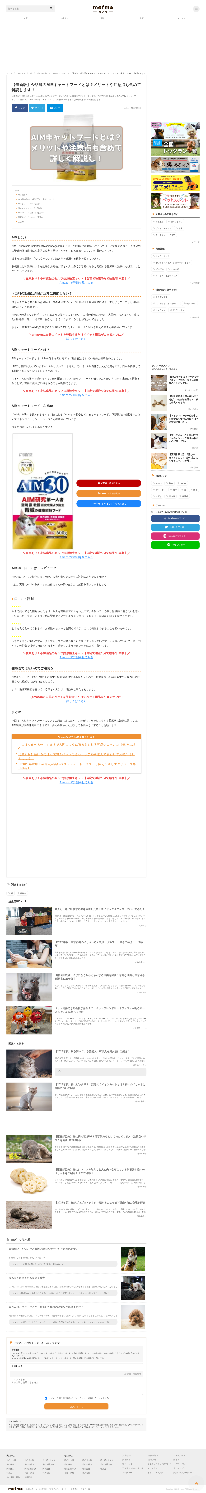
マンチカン (152, 1468)
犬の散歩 (10, 1468)
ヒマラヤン (160, 310)
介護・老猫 (69, 1472)
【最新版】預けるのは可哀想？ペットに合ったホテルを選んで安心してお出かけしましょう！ (76, 756)
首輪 (171, 483)
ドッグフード (128, 1472)
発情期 (172, 496)
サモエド (160, 221)
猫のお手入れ (106, 1464)
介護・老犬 (29, 1472)
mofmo (103, 9)
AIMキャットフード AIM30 (30, 208)
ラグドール (191, 303)
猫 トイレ (177, 1459)
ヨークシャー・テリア (165, 234)
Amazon (109, 493)
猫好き (23, 893)
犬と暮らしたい (49, 1460)
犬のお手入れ (48, 1464)
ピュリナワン (179, 1455)
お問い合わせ (31, 1489)
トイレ (183, 483)
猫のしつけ (69, 1460)
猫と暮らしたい (107, 1460)
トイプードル (179, 1463)
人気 (26, 18)
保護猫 (185, 496)
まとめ (21, 221)
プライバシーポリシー (59, 1489)
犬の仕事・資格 (13, 1477)
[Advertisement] (103, 45)
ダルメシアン (177, 221)
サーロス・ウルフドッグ (166, 275)
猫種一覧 (196, 317)
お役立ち (64, 18)
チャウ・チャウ (162, 256)
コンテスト (180, 18)
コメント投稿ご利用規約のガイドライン (67, 1398)
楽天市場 (109, 483)
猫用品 (103, 1468)
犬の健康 (10, 1464)
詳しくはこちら (76, 339)
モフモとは (85, 1489)
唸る (195, 489)
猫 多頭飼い (153, 1455)
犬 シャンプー (179, 1468)
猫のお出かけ (70, 1468)
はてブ (56, 107)
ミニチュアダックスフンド (159, 1463)
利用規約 (43, 1489)
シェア (21, 107)
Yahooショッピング (108, 503)
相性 (175, 489)
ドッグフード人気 (155, 1472)
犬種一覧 (196, 241)
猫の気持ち (87, 1464)
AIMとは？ (22, 194)
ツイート (39, 107)
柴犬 (181, 228)
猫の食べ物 (87, 1460)
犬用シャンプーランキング (185, 1472)
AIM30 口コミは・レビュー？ (31, 212)
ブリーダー (160, 489)
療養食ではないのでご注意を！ (31, 217)
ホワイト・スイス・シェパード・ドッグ (173, 262)
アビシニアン (178, 310)
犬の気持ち (29, 1464)
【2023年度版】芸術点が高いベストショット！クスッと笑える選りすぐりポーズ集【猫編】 (77, 766)
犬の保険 (46, 1472)
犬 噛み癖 (126, 1459)
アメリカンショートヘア (133, 1468)
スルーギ (175, 269)
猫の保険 (86, 1472)
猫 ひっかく (127, 1463)
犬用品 (9, 1472)
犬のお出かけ (30, 1468)
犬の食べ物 (29, 1460)
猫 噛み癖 (152, 1459)
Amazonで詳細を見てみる (76, 282)
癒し (103, 18)
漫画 (142, 18)
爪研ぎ (159, 496)
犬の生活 (46, 1468)
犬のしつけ (11, 1460)
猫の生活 (86, 1468)
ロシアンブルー (162, 296)
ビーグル (160, 269)
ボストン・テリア (163, 228)
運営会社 (74, 1489)
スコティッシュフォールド (167, 303)
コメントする (76, 1406)
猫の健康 (68, 1464)
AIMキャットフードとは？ (29, 203)
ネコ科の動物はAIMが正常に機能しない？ (36, 199)
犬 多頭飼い (127, 1455)
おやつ (159, 483)
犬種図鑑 (196, 282)
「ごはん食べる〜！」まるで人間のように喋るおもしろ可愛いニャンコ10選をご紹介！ (77, 746)
